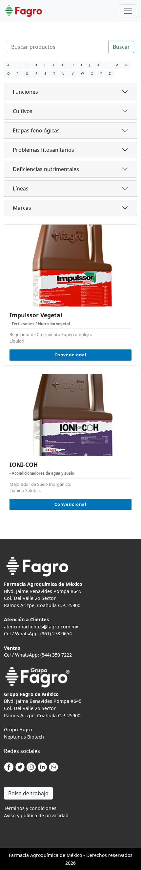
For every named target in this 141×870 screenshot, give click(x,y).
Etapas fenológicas (36, 130)
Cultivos (22, 111)
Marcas (22, 207)
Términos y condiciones (30, 808)
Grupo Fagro (18, 729)
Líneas (21, 188)
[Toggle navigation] (128, 10)
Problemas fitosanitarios (43, 149)
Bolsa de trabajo (28, 793)
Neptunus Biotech (24, 737)
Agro (35, 855)
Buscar (121, 46)
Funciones (25, 91)
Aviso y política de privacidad (36, 815)
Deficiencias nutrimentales (46, 169)
